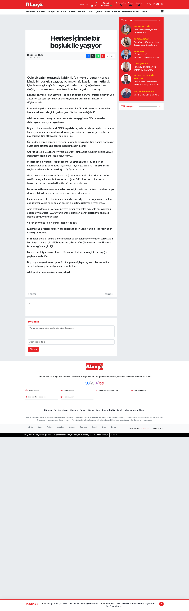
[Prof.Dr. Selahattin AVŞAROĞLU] (126, 79)
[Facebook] (87, 383)
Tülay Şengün (141, 64)
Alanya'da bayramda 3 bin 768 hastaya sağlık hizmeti (72, 604)
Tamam (113, 435)
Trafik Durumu (69, 391)
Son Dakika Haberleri (37, 397)
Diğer (104, 427)
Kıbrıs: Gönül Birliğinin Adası (147, 95)
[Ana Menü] (162, 12)
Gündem (30, 11)
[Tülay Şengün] (126, 67)
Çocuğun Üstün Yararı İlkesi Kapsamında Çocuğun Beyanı (146, 43)
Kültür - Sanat (112, 11)
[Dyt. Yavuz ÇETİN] (126, 29)
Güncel (82, 11)
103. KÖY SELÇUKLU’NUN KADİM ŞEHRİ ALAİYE (145, 68)
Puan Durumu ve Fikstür (108, 391)
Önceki (32, 294)
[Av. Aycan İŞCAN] (126, 42)
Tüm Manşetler (140, 391)
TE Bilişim (144, 428)
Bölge (113, 427)
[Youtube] (101, 383)
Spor (90, 11)
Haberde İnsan (130, 11)
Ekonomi (61, 11)
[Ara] (162, 4)
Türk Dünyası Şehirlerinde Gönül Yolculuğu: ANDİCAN (146, 83)
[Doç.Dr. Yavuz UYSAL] (126, 93)
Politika (41, 11)
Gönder (33, 349)
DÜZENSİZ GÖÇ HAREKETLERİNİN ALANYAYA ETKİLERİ (147, 56)
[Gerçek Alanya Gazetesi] (34, 4)
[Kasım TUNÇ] (126, 54)
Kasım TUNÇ (139, 51)
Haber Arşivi (69, 397)
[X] (92, 383)
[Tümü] (160, 20)
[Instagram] (97, 383)
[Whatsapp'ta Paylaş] (98, 56)
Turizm (72, 11)
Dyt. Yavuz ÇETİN (142, 26)
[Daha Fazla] (103, 56)
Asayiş (51, 11)
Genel (144, 11)
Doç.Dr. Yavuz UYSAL (144, 92)
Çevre (99, 11)
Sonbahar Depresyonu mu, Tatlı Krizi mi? (146, 31)
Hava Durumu (34, 391)
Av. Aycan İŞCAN (141, 39)
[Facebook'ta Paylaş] (88, 56)
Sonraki (109, 294)
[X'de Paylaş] (93, 56)
